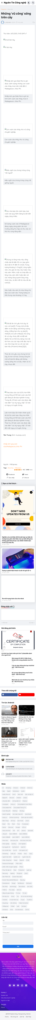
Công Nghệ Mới (6, 807)
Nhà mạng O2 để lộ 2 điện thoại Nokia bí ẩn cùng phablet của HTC (22, 659)
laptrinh (23, 847)
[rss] (26, 985)
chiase (25, 797)
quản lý (29, 870)
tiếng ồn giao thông (8, 893)
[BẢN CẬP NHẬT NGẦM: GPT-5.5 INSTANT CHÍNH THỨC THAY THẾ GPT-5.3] (27, 732)
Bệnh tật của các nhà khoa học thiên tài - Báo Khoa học (23, 680)
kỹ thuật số (15, 847)
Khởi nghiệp (5, 843)
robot (26, 873)
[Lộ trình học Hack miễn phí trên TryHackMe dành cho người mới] (18, 640)
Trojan (22, 899)
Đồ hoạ (13, 820)
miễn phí (13, 853)
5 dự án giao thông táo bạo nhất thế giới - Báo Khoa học (23, 666)
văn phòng (13, 903)
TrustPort (29, 899)
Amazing (8, 788)
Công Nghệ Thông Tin (20, 807)
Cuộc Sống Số (6, 811)
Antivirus (29, 788)
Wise (11, 909)
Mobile (20, 853)
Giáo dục (10, 827)
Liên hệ (22, 1017)
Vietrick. (28, 1014)
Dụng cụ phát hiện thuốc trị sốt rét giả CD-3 (16, 570)
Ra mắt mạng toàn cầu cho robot (13, 598)
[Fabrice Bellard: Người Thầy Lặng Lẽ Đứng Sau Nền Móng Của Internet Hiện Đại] (9, 710)
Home (3, 1007)
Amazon (15, 788)
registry (12, 873)
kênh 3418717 (15, 837)
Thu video (11, 890)
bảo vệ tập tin (29, 794)
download (28, 814)
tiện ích (19, 890)
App (3, 791)
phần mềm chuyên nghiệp (9, 866)
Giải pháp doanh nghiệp (8, 998)
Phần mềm (19, 863)
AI (3, 788)
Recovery (5, 873)
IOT (18, 830)
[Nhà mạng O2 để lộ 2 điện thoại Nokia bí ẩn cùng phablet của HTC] (6, 660)
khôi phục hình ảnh (25, 840)
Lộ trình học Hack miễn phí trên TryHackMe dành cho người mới (16, 654)
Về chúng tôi (14, 1017)
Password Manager (7, 863)
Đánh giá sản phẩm (26, 817)
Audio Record (6, 794)
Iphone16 (30, 830)
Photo (21, 866)
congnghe (5, 804)
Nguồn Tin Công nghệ (15, 2)
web (18, 906)
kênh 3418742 (25, 837)
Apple (8, 791)
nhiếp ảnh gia (8, 444)
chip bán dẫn (6, 801)
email (27, 820)
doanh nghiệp (6, 814)
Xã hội (27, 909)
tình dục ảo (5, 896)
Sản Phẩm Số (6, 876)
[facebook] (9, 694)
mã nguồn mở (23, 850)
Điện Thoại (5, 820)
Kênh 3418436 (23, 834)
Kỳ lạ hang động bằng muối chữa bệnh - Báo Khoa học (22, 673)
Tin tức (24, 893)
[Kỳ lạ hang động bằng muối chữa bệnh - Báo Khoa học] (6, 674)
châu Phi (19, 446)
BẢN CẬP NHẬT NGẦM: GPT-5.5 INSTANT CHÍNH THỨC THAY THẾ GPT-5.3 (26, 742)
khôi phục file (14, 840)
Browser (12, 797)
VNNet (12, 906)
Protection (21, 870)
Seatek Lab (4, 995)
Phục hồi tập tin (6, 870)
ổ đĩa (27, 860)
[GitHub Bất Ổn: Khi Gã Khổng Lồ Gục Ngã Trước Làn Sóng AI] (27, 710)
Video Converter (23, 903)
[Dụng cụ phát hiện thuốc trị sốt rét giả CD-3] (18, 558)
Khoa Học (10, 9)
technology (13, 886)
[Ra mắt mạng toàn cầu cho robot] (18, 586)
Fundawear (25, 824)
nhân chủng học (7, 860)
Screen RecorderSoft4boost (10, 880)
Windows (5, 909)
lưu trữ (15, 850)
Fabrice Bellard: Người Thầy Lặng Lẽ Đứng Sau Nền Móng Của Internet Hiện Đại (8, 720)
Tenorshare (22, 886)
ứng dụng (5, 903)
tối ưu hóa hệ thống (26, 896)
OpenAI (22, 860)
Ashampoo (16, 791)
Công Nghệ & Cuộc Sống (24, 804)
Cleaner (25, 801)
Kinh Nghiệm (22, 843)
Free (18, 824)
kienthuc (14, 843)
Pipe (15, 870)
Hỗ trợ (24, 827)
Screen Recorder (17, 876)
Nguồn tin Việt (5, 1000)
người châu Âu (26, 857)
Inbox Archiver (6, 830)
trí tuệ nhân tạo (14, 899)
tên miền (29, 886)
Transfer (4, 899)
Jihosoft (4, 834)
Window (24, 906)
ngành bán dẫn (6, 857)
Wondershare (19, 909)
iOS (14, 830)
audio (22, 791)
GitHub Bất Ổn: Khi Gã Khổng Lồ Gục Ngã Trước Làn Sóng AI (26, 719)
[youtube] (26, 694)
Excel (3, 824)
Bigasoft (4, 797)
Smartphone (5, 883)
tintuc (12, 896)
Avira (14, 794)
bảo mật (20, 794)
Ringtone (19, 873)
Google (18, 827)
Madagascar (11, 446)
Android (22, 788)
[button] (2, 3)
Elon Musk (20, 820)
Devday (22, 811)
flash (13, 824)
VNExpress (18, 468)
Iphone (23, 830)
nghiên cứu (17, 857)
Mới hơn (5, 622)
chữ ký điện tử (16, 801)
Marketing (5, 853)
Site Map (28, 1017)
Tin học (18, 893)
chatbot (19, 797)
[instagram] (22, 985)
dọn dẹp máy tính (18, 814)
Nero (25, 853)
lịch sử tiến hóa (6, 850)
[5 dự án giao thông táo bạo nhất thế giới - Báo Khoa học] (6, 667)
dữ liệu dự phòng (14, 817)
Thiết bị (4, 890)
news (30, 853)
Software (28, 883)
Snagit (13, 883)
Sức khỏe (4, 886)
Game (4, 827)
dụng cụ (4, 817)
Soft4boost (21, 883)
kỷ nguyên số (6, 847)
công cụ (13, 804)
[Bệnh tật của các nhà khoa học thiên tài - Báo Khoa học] (6, 681)
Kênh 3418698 (6, 837)
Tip (18, 896)
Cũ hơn (31, 622)
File (9, 824)
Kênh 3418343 (13, 834)
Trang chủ (3, 9)
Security (22, 880)
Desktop (15, 811)
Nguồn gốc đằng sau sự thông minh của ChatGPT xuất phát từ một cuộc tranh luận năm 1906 (9, 742)
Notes (15, 860)
